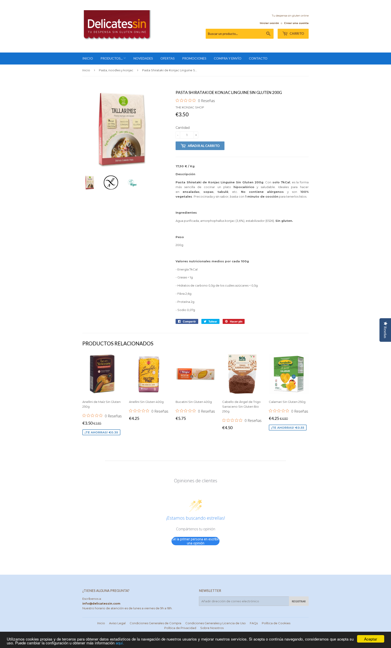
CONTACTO (258, 58)
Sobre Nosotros (212, 628)
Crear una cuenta (296, 23)
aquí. (120, 643)
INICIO (87, 58)
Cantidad (183, 128)
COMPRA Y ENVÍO (227, 58)
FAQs (254, 623)
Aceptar (370, 639)
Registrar (299, 601)
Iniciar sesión (269, 23)
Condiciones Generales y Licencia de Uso (215, 623)
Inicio (86, 70)
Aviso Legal (117, 623)
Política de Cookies (276, 623)
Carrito (296, 33)
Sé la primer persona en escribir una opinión (195, 541)
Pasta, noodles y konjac (116, 70)
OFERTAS (167, 58)
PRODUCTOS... (111, 58)
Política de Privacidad (180, 628)
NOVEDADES (143, 58)
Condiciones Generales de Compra (155, 623)
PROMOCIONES (194, 58)
